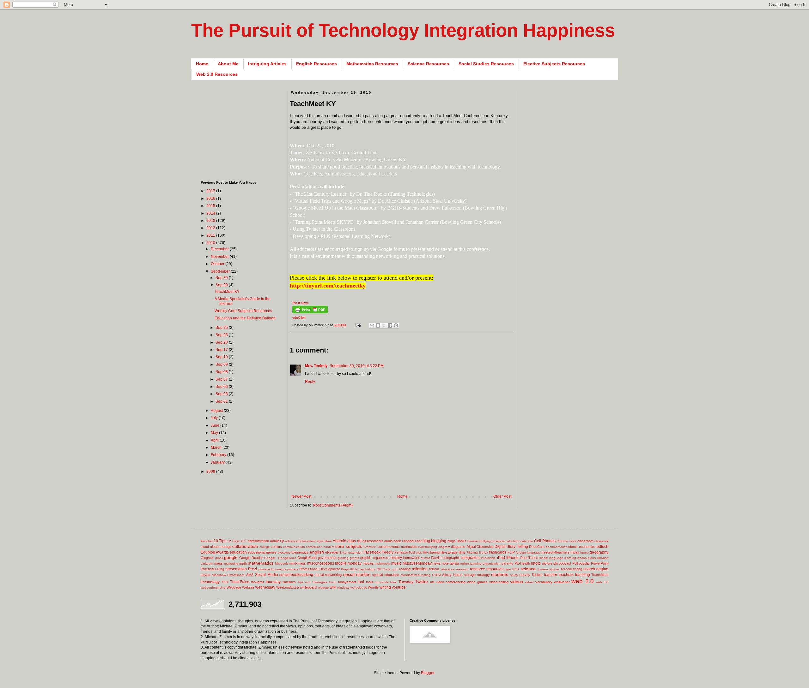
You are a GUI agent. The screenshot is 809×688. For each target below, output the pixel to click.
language (556, 558)
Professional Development (319, 569)
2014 (211, 213)
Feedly (387, 552)
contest (329, 547)
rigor (508, 569)
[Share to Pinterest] (396, 325)
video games (477, 582)
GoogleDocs (287, 558)
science (528, 568)
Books (461, 541)
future (584, 552)
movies (368, 563)
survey (525, 575)
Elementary (300, 552)
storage (470, 575)
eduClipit (298, 317)
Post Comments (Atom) (333, 505)
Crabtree (369, 547)
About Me (228, 63)
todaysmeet (347, 582)
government (327, 558)
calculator (513, 541)
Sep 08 (222, 372)
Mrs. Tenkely (316, 366)
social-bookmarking (296, 574)
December (220, 249)
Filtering (472, 552)
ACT (243, 541)
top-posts (381, 582)
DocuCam (536, 547)
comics (276, 547)
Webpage (234, 587)
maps (218, 563)
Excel (343, 552)
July (215, 418)
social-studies (356, 574)
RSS (515, 569)
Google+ (270, 558)
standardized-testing (415, 575)
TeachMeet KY (227, 291)
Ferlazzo (401, 552)
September (221, 271)
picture (547, 563)
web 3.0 (602, 582)
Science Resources (428, 63)
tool (361, 582)
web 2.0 (582, 581)
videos (516, 581)
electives (284, 552)
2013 (211, 220)
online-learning (471, 563)
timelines (289, 582)
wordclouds (358, 587)
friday (575, 552)
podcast (565, 563)
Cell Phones (544, 541)
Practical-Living (212, 569)
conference (314, 547)
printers (292, 569)
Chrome (562, 541)
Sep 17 (222, 349)
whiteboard (308, 587)
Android (339, 541)
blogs (451, 541)
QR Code (384, 569)
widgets (323, 587)
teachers (566, 574)
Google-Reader (251, 558)
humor (425, 558)
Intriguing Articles (267, 63)
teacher (550, 574)
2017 (211, 191)
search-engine (595, 569)
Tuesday (405, 582)
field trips (415, 552)
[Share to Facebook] (390, 325)
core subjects (348, 546)
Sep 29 (222, 285)
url (432, 582)
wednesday (265, 587)
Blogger (427, 673)
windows (343, 587)
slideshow (219, 575)
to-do (333, 582)
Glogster (207, 558)
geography (599, 552)
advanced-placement (300, 541)
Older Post (502, 496)
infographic (452, 558)
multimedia (382, 563)
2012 (211, 228)
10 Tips (220, 541)
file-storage (449, 552)
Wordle (373, 587)
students (499, 574)
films (462, 552)
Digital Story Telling (511, 546)
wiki (333, 587)
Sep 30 (222, 278)
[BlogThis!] (378, 325)
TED (224, 582)
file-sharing (431, 552)
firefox (483, 552)
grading (343, 558)
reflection (420, 569)
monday (355, 563)
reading (405, 569)
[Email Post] (358, 325)
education (238, 552)
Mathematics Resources (372, 63)
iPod (523, 558)
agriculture (324, 541)
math (243, 563)
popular (584, 563)
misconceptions (320, 563)
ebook (573, 547)
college (264, 547)
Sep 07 (222, 379)
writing (385, 587)
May (215, 432)
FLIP (511, 552)
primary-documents (272, 569)
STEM (436, 575)
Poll (575, 563)
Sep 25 (222, 327)
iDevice (436, 558)
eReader (331, 552)
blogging (438, 541)
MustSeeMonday (417, 563)
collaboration (245, 546)
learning (570, 558)
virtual (529, 582)
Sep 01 (222, 401)
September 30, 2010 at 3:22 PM (357, 366)
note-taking (450, 563)
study (514, 575)
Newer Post (301, 496)
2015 (211, 206)
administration (258, 541)
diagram (444, 547)
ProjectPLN (349, 569)
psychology (367, 569)
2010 (211, 242)
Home (202, 63)
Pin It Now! (300, 303)
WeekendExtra (287, 587)
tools (369, 582)
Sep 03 (222, 394)
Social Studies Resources (486, 63)
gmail (219, 558)
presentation (236, 569)
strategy (483, 575)
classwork (601, 541)
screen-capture (548, 569)
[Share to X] (384, 325)
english (317, 552)
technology (210, 582)
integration (470, 557)
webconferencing (213, 587)
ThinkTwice (239, 582)
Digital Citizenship (480, 547)
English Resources (316, 63)
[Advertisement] (405, 484)
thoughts (257, 582)
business (498, 541)
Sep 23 (222, 335)
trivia (393, 582)
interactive (488, 558)
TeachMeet (599, 575)
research (462, 569)
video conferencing (450, 582)
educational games (262, 552)
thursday (273, 582)
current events (388, 547)
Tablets (537, 575)
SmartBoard (236, 575)
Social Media (266, 574)
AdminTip (277, 541)
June (215, 425)
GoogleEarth (307, 558)
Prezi (252, 569)
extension (355, 552)
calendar (526, 541)
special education (385, 575)
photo (536, 563)
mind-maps (297, 563)
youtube (399, 587)
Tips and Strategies (312, 582)
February (219, 455)
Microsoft (281, 563)
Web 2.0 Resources (217, 74)
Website (248, 587)
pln (555, 563)
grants (354, 558)
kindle (543, 558)
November (220, 256)
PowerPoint (599, 563)
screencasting (571, 569)
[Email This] (372, 325)
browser (473, 541)
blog (426, 541)
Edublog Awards (215, 552)
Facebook (371, 552)
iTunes (533, 558)
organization (492, 563)
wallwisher (562, 582)
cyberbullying (427, 547)
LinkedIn (207, 563)
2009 (211, 471)
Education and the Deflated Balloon (245, 318)
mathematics (260, 563)
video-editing (498, 582)
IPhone (512, 557)
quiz (395, 569)
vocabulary (543, 582)
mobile (341, 563)
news (437, 563)
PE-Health (522, 563)
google (231, 557)
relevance (448, 569)
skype (205, 575)
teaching (582, 574)
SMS (249, 575)
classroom (585, 541)
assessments (372, 541)
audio (388, 541)
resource (477, 569)
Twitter (421, 581)
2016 (211, 198)
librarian (602, 558)
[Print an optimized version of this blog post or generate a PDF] (310, 312)
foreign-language (528, 552)
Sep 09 (222, 364)
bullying (485, 541)
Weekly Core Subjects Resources (243, 311)
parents (507, 563)
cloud (205, 547)
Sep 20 (222, 342)
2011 (211, 235)
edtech (602, 546)
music (396, 563)
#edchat (207, 541)
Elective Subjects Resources (554, 63)
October (218, 264)
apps (351, 541)
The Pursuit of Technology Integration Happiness (403, 30)
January (218, 462)
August (217, 410)
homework (411, 558)
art (359, 541)
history (396, 557)
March (216, 447)
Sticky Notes (452, 575)
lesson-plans (586, 558)
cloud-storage (220, 547)
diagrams (458, 547)
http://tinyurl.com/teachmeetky (328, 285)
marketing (231, 563)
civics (572, 541)
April (215, 440)
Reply (310, 381)
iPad (501, 557)
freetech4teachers (556, 552)
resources (494, 569)
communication (294, 547)
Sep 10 (222, 357)
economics (587, 547)
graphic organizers (374, 558)
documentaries (556, 547)
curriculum (409, 547)
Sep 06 (222, 386)
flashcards (498, 552)
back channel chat (407, 541)
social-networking (328, 575)
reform (434, 569)
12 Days (233, 541)
